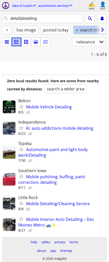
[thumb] (16, 42)
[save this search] (102, 18)
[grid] (26, 42)
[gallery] (36, 42)
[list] (7, 42)
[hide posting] (29, 112)
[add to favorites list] (21, 107)
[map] (45, 42)
